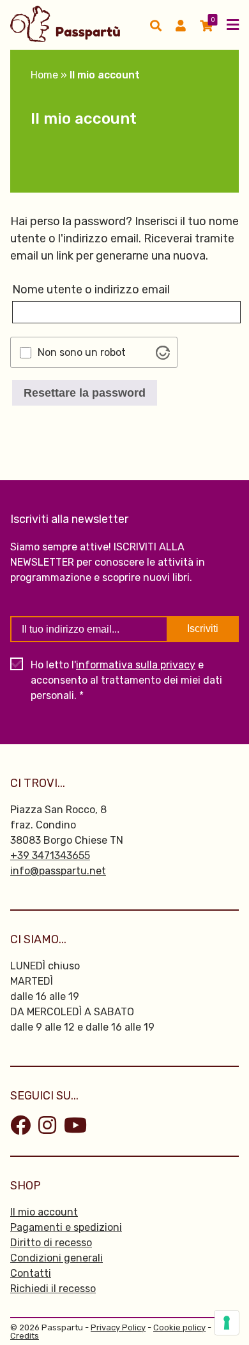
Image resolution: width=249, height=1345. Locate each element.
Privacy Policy (118, 1327)
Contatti (30, 1273)
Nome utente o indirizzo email (91, 290)
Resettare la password (85, 392)
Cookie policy (179, 1327)
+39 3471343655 (50, 855)
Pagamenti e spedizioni (66, 1227)
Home (44, 75)
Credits (24, 1336)
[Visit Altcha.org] (163, 353)
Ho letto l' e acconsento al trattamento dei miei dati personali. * (126, 680)
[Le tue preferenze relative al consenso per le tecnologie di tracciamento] (227, 1323)
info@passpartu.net (58, 871)
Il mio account (44, 1212)
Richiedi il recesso (53, 1289)
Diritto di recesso (51, 1243)
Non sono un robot (82, 353)
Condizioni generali (56, 1258)
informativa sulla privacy (135, 665)
